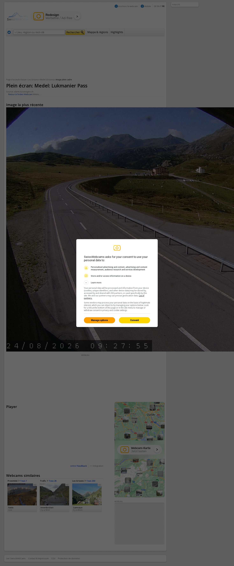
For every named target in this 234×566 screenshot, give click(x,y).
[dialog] (117, 283)
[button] (117, 282)
